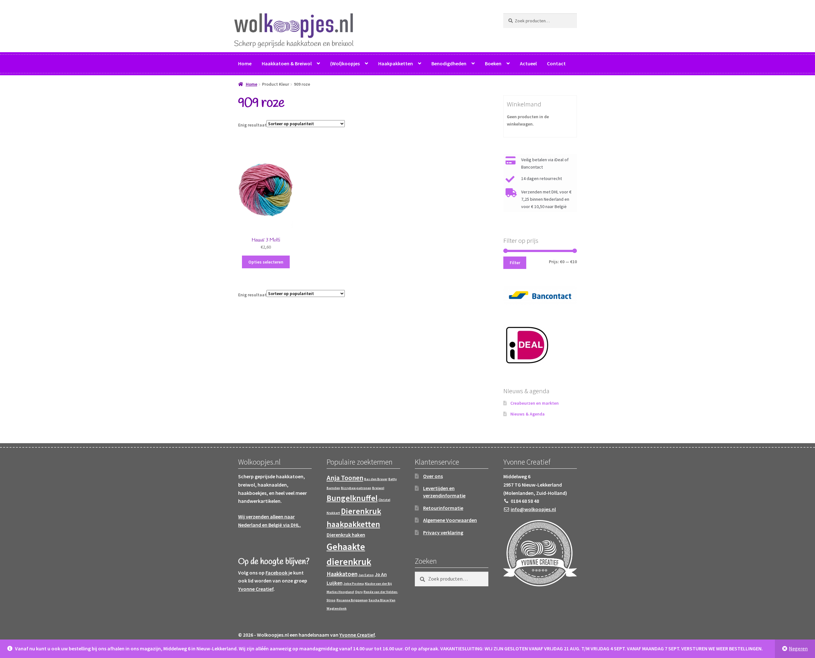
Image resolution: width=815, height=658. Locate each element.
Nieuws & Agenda (527, 414)
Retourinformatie (443, 508)
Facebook (276, 572)
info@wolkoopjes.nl (533, 509)
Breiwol (378, 488)
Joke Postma (354, 584)
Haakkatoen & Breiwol (287, 63)
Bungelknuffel (352, 498)
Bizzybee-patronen (356, 488)
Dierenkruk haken (346, 535)
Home (245, 63)
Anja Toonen (345, 478)
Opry (359, 592)
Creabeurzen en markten (534, 403)
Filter (515, 262)
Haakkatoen (342, 574)
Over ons (433, 476)
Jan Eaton (366, 575)
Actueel (528, 63)
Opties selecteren (265, 262)
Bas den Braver (375, 479)
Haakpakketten (395, 63)
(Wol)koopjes (345, 63)
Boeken (493, 63)
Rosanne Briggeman (352, 600)
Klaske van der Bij (378, 584)
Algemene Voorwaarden (450, 520)
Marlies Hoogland (340, 592)
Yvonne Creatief (255, 589)
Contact (556, 63)
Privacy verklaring (443, 532)
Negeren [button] (798, 648)
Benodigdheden (448, 63)
